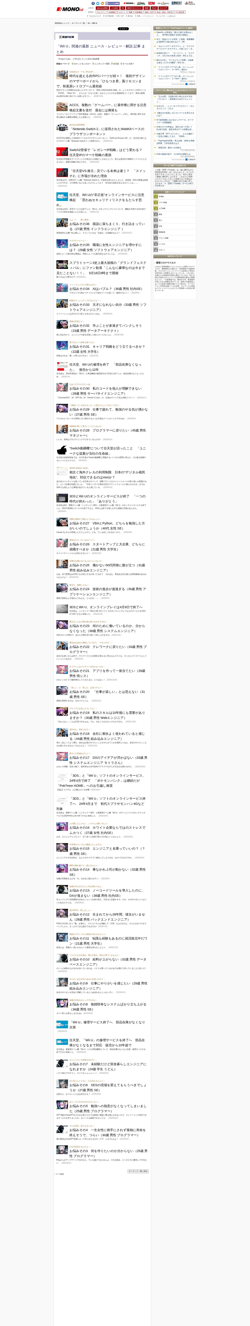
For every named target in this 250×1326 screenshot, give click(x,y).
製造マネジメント (134, 8)
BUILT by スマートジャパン (176, 3)
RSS (102, 3)
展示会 (129, 16)
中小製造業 (179, 12)
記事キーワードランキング (174, 192)
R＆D (154, 8)
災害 (160, 226)
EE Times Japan (141, 3)
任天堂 (116, 64)
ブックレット (148, 16)
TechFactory (190, 3)
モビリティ (101, 12)
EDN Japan (151, 3)
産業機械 (138, 12)
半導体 (161, 196)
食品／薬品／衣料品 (164, 12)
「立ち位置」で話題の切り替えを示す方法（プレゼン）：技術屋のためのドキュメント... (174, 99)
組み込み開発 (102, 8)
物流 (146, 8)
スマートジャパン (163, 3)
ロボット (122, 12)
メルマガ (160, 16)
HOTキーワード (175, 256)
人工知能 (162, 208)
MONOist (129, 3)
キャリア (163, 8)
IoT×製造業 (108, 16)
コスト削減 (163, 202)
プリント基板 (163, 238)
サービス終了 (128, 64)
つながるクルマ (94, 16)
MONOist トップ (62, 23)
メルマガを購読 (112, 3)
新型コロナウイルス (166, 262)
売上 (160, 220)
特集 (137, 16)
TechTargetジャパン (179, 28)
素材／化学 (149, 12)
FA (123, 8)
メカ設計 (114, 8)
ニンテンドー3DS (102, 64)
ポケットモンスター (82, 64)
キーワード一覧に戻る (138, 1171)
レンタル (162, 244)
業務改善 (162, 232)
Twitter (97, 3)
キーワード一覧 (78, 23)
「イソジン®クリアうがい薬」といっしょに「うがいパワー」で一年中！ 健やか (176, 69)
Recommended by (178, 84)
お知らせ (171, 16)
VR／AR (120, 16)
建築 (160, 214)
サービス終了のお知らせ (175, 165)
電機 (130, 12)
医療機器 (112, 12)
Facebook (93, 3)
